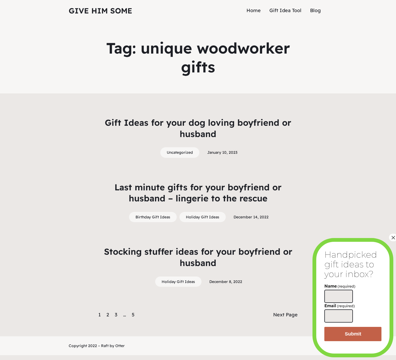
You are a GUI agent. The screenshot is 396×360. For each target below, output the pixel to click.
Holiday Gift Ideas (202, 217)
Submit (353, 334)
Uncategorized (180, 152)
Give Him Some (100, 10)
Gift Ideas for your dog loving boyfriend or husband (198, 128)
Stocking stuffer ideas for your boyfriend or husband (198, 257)
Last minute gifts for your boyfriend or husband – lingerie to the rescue (198, 193)
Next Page (285, 315)
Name (339, 286)
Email (339, 305)
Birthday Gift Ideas (153, 217)
